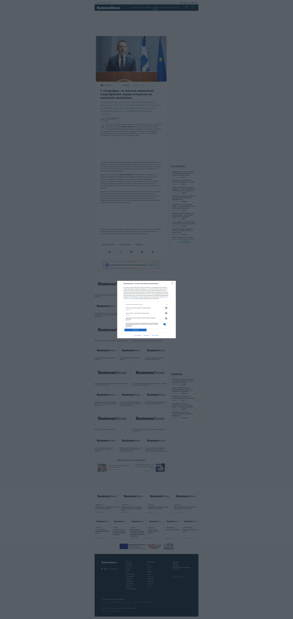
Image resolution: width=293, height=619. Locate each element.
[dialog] (146, 309)
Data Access (146, 335)
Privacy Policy (155, 335)
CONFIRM (135, 330)
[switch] (165, 308)
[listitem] (146, 304)
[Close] (172, 283)
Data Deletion (138, 335)
